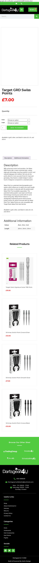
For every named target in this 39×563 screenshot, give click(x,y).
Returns (6, 510)
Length (3, 122)
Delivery (6, 508)
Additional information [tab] (21, 158)
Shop (5, 503)
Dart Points (7, 535)
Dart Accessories (9, 533)
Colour (3, 119)
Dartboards (7, 530)
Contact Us (7, 515)
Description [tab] (8, 158)
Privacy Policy (8, 513)
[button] (22, 10)
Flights (6, 538)
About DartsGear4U (10, 506)
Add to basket (17, 128)
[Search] (36, 16)
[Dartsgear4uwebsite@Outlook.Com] (17, 3)
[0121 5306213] (22, 3)
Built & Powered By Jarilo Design (19, 561)
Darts (5, 528)
